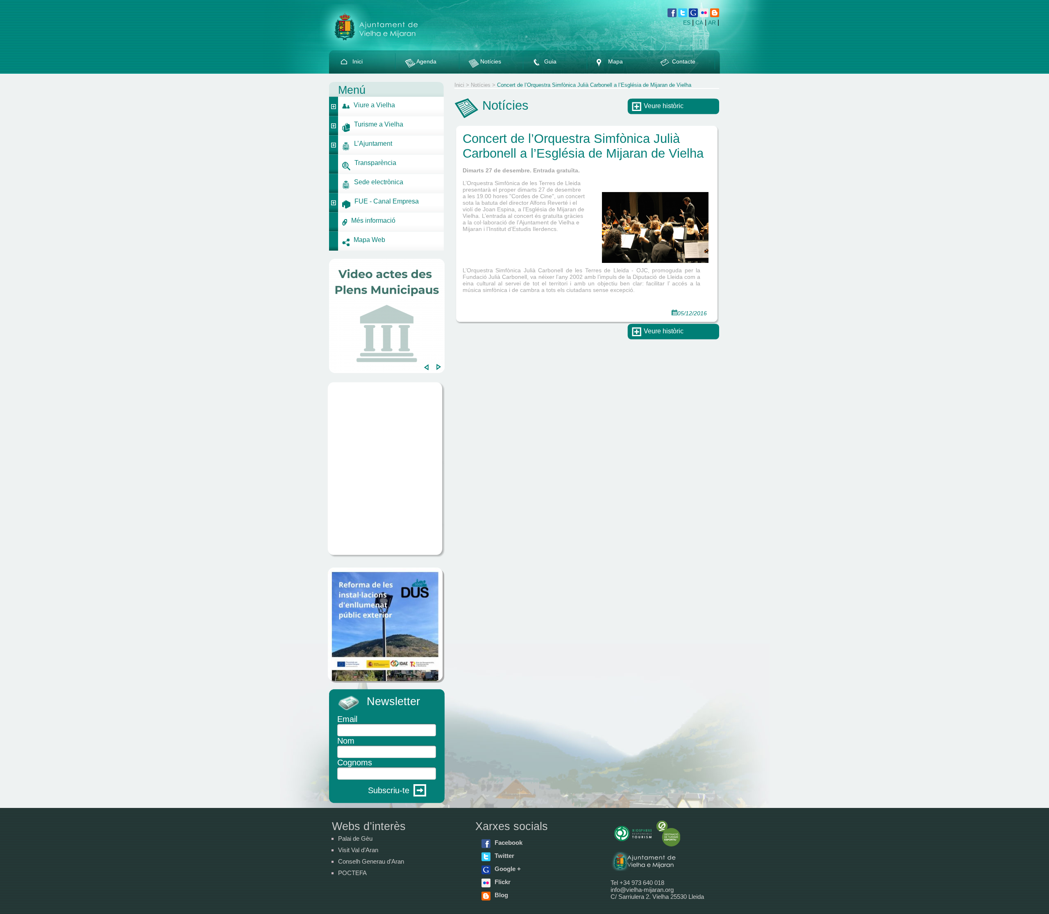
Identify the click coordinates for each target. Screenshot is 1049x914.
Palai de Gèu (355, 838)
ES (686, 22)
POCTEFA (352, 872)
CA (699, 22)
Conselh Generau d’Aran (371, 861)
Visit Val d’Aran (358, 849)
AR (712, 22)
